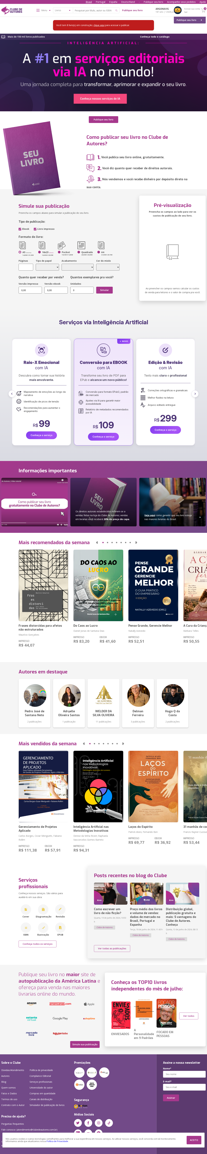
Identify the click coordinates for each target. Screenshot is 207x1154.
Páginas (23, 260)
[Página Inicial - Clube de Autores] (11, 11)
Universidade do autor (41, 1087)
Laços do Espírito (140, 827)
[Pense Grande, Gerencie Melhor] (153, 585)
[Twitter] (78, 1123)
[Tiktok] (109, 1123)
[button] (12, 393)
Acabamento (69, 260)
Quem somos (8, 1087)
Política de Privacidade (57, 1141)
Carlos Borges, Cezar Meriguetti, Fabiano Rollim (40, 837)
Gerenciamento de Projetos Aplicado (38, 829)
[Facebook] (88, 1123)
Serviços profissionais (41, 1081)
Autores (5, 1075)
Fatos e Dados (9, 1093)
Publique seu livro (153, 1)
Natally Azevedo (136, 630)
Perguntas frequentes (12, 1123)
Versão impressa (28, 283)
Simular (104, 290)
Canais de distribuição (41, 1099)
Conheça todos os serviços (37, 943)
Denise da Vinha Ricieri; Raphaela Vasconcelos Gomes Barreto (90, 837)
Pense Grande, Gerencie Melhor (150, 626)
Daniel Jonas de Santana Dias (88, 630)
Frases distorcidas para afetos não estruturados (40, 628)
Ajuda (203, 1)
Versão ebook (52, 283)
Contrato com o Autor (13, 1105)
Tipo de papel (44, 260)
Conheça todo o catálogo (154, 36)
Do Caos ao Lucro (85, 626)
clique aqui (98, 25)
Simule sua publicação (85, 1044)
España (113, 1)
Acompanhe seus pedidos (181, 1)
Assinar (171, 1097)
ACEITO (194, 1140)
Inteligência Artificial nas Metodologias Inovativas (91, 829)
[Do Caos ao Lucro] (98, 585)
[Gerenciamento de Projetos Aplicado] (43, 786)
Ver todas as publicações (112, 948)
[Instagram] (99, 1123)
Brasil (89, 1)
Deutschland (128, 1)
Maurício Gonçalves (29, 634)
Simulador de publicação (47, 1105)
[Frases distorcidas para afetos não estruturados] (43, 585)
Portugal (100, 1)
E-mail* (167, 1081)
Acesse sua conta (192, 8)
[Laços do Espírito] (153, 786)
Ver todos (188, 1015)
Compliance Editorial (40, 1075)
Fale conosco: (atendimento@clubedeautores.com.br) (29, 1129)
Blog (3, 1081)
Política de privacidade (41, 1070)
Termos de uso (9, 1099)
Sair (186, 12)
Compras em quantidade (42, 1093)
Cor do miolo (103, 260)
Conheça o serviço (48, 429)
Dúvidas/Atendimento (12, 1070)
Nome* (167, 1068)
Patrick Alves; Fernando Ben (143, 831)
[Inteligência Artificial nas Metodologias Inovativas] (98, 786)
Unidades (75, 283)
